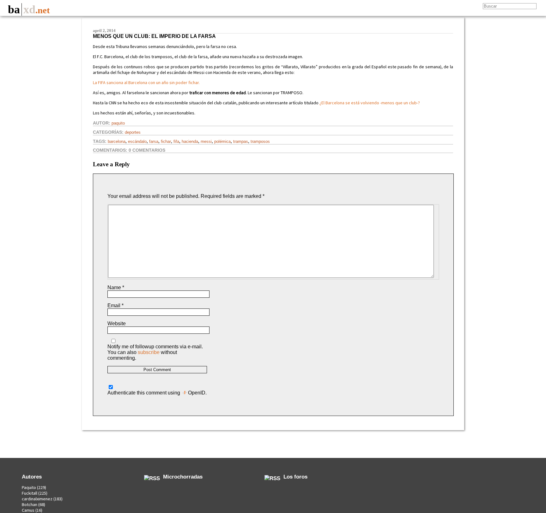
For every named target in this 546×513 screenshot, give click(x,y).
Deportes (133, 132)
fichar (166, 141)
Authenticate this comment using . (157, 392)
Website (116, 323)
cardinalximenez (37, 499)
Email (115, 305)
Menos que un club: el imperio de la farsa (154, 36)
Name (115, 287)
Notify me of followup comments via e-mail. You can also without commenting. (155, 352)
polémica (222, 141)
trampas (240, 141)
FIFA (176, 141)
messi (206, 141)
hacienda (190, 141)
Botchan (29, 504)
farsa (153, 141)
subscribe (149, 352)
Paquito (118, 123)
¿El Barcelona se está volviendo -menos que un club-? (369, 103)
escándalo (137, 141)
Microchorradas (183, 476)
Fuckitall (29, 493)
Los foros (295, 476)
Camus (28, 510)
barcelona (116, 141)
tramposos (260, 141)
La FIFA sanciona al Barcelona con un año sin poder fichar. (146, 82)
